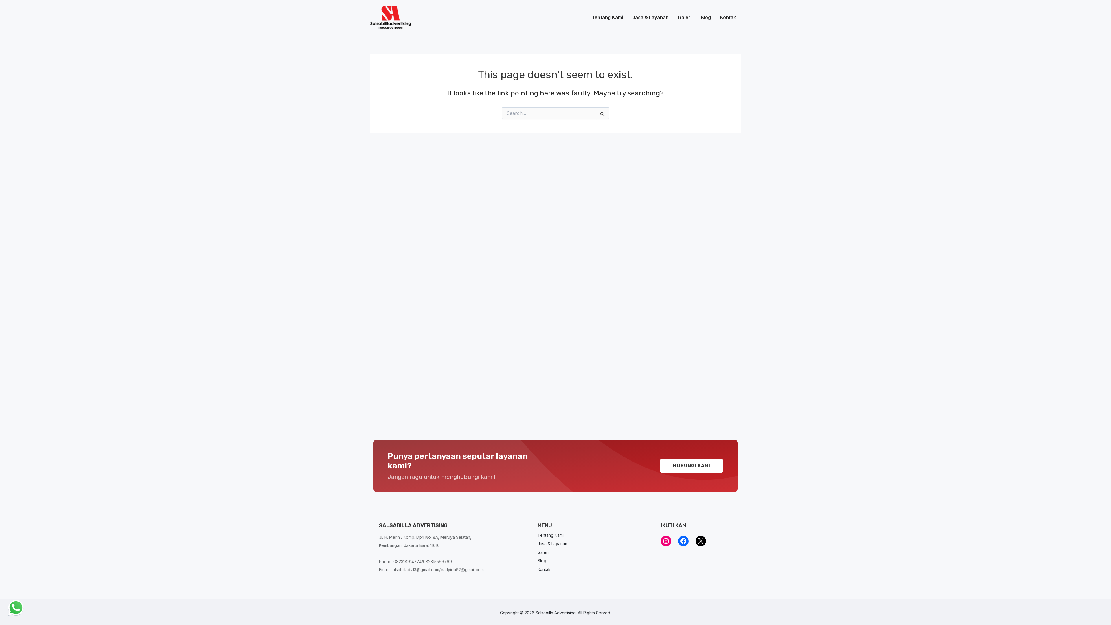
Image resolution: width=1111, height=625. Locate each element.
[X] (701, 541)
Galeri (684, 17)
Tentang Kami (607, 17)
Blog (706, 17)
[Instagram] (666, 541)
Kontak (728, 17)
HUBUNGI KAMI (691, 465)
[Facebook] (683, 541)
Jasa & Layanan (650, 17)
